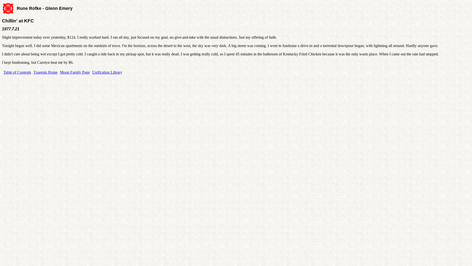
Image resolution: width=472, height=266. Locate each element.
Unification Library (107, 72)
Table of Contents (17, 72)
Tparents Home (45, 72)
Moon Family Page (75, 72)
